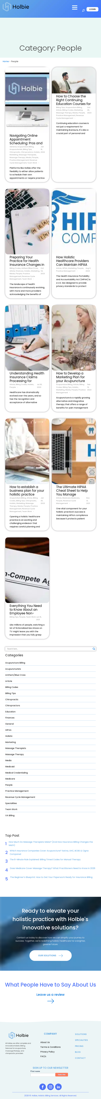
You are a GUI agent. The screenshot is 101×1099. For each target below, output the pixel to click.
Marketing (10, 742)
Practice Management (17, 790)
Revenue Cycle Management (20, 797)
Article (8, 681)
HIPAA (8, 730)
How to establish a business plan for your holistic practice (27, 491)
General (9, 723)
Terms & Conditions (50, 1047)
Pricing (79, 1046)
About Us (45, 1042)
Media (8, 760)
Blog (78, 1052)
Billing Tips (10, 693)
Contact (80, 1058)
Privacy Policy (47, 1051)
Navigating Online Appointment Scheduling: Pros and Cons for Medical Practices (26, 139)
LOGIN (92, 9)
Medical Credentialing (16, 772)
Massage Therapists (15, 748)
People (8, 784)
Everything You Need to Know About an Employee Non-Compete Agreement (27, 610)
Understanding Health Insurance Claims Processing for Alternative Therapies (27, 377)
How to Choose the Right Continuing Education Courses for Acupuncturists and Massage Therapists (73, 100)
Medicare (10, 778)
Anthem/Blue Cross (15, 674)
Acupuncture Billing (15, 662)
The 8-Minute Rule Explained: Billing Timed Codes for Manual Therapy (45, 859)
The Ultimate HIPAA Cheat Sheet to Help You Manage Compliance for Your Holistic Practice (72, 491)
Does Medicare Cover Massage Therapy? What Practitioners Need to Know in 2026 (52, 868)
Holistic (9, 736)
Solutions (81, 1034)
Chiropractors (12, 705)
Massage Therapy (14, 754)
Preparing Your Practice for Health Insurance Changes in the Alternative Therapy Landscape (27, 261)
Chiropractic (11, 699)
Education (10, 711)
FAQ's (43, 1056)
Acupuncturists (13, 668)
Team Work (11, 809)
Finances (9, 717)
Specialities (11, 803)
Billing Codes (11, 687)
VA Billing (9, 815)
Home (6, 61)
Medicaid (9, 766)
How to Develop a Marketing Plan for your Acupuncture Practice (70, 377)
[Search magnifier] (94, 649)
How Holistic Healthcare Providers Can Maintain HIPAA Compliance (72, 261)
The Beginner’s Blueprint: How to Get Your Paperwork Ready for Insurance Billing (51, 877)
